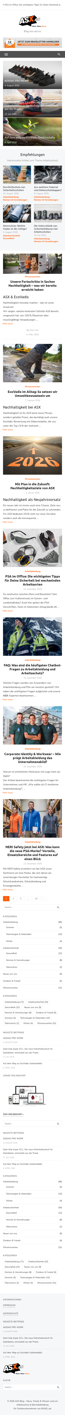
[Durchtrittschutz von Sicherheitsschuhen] (17, 175)
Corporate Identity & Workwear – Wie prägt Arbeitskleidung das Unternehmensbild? (32, 758)
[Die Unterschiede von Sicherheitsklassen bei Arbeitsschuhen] (48, 213)
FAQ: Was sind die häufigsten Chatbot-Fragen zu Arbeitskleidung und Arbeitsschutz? (32, 669)
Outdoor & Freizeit (11, 980)
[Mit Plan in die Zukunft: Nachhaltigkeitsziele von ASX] (32, 455)
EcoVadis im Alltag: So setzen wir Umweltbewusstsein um (32, 394)
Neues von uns (10, 974)
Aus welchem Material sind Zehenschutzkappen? (48, 188)
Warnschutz (11, 967)
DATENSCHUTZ (10, 1313)
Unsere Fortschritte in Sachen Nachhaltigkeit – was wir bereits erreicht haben (32, 285)
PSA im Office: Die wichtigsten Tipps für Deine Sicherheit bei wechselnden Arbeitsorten (33, 5)
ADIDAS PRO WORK (13, 1038)
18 (36, 898)
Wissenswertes (32, 276)
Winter (9, 941)
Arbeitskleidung (11, 197)
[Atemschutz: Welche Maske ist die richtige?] (17, 213)
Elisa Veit (34, 330)
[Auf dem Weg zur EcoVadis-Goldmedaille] (32, 132)
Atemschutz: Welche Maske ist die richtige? (15, 227)
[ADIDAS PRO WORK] (32, 75)
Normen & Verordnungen (15, 200)
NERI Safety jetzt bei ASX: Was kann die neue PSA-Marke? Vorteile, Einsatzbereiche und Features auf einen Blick (32, 853)
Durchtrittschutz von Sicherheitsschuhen (14, 188)
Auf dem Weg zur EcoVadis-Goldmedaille (22, 1063)
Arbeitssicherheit (11, 235)
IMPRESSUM (9, 1305)
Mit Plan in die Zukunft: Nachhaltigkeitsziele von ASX (32, 486)
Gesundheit (8, 238)
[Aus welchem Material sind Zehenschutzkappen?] (48, 175)
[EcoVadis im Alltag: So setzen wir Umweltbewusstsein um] (32, 363)
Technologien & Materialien (18, 934)
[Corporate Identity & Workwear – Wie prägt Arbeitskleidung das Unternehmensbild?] (32, 725)
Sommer (10, 927)
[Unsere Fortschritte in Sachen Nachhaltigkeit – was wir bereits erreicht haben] (32, 264)
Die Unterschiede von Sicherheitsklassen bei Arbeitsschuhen (46, 228)
